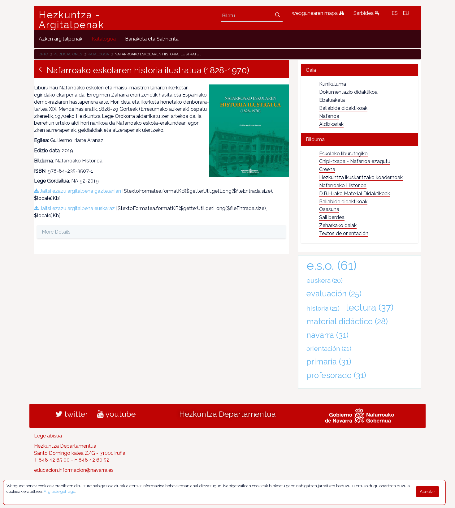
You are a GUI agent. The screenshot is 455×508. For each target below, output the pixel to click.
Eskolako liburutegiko (343, 154)
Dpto (43, 54)
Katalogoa (98, 54)
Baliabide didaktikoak (343, 108)
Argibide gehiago (59, 491)
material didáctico (347, 321)
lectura (369, 307)
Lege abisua (48, 436)
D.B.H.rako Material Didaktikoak (354, 193)
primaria (328, 361)
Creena (327, 169)
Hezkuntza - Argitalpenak (71, 20)
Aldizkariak (331, 124)
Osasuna (329, 209)
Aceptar (427, 491)
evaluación (334, 293)
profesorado (336, 375)
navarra (327, 335)
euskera (324, 280)
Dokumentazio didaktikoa (348, 92)
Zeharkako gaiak (338, 225)
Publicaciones (68, 54)
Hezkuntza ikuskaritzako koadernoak (361, 177)
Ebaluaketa (332, 100)
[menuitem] (60, 39)
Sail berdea (331, 217)
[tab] (359, 70)
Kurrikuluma (332, 84)
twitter (75, 414)
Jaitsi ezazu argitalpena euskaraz (77, 208)
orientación (328, 348)
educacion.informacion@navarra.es (74, 470)
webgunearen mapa (315, 13)
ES (395, 13)
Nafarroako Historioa (342, 185)
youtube (120, 414)
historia (323, 308)
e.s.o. (331, 265)
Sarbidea (364, 13)
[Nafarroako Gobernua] (359, 414)
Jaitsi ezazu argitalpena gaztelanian (80, 191)
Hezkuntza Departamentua (227, 414)
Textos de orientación (343, 233)
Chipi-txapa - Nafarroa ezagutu (354, 161)
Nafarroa (329, 116)
